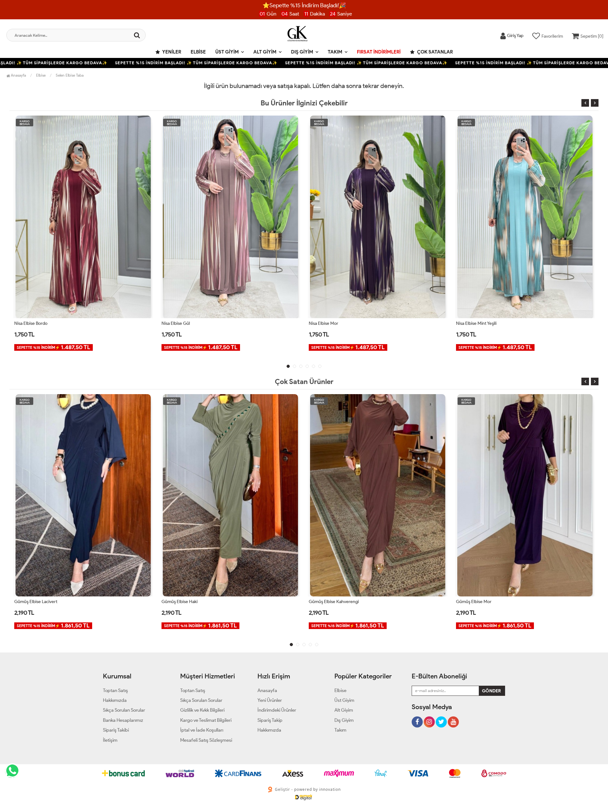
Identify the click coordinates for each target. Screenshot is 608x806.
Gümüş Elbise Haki (32, 601)
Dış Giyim (302, 52)
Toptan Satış (115, 690)
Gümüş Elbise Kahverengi (187, 601)
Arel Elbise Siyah (472, 323)
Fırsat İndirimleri (379, 52)
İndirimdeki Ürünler (276, 710)
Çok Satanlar (434, 52)
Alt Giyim (264, 52)
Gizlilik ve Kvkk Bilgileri (202, 710)
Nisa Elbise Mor (176, 323)
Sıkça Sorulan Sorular (124, 710)
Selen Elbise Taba (70, 75)
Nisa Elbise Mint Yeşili (329, 323)
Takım (335, 52)
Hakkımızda (115, 700)
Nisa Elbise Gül (28, 323)
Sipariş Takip (269, 720)
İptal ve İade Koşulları (201, 730)
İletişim (110, 740)
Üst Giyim (227, 52)
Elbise (198, 52)
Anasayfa (18, 75)
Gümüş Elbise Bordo (475, 601)
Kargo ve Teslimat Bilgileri (205, 720)
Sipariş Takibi (116, 730)
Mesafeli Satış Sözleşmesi (206, 740)
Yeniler (171, 52)
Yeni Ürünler (269, 700)
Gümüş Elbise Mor (326, 601)
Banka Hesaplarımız (123, 720)
